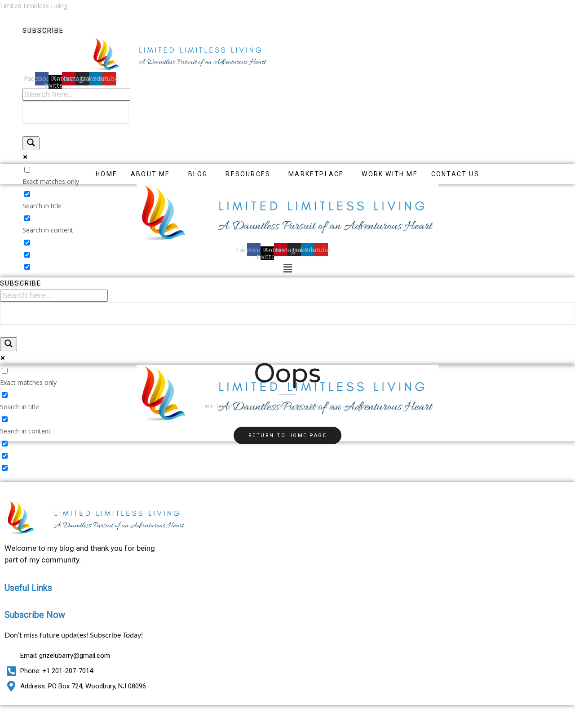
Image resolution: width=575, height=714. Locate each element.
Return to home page (287, 435)
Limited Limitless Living (33, 5)
